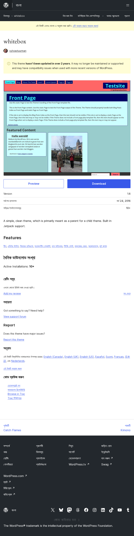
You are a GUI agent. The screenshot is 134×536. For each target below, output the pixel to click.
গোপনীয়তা (8, 464)
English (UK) (72, 356)
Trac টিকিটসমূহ (14, 398)
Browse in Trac (16, 393)
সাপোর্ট (72, 452)
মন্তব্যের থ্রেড (81, 246)
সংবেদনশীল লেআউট (42, 246)
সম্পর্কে (6, 446)
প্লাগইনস (40, 458)
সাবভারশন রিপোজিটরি (16, 389)
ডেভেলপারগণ (75, 458)
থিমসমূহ (6, 15)
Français (119, 356)
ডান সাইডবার (57, 246)
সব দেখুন (127, 293)
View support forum (14, 316)
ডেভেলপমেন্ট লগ (14, 385)
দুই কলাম (103, 246)
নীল (4, 246)
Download (99, 183)
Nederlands (18, 360)
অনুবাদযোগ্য (93, 246)
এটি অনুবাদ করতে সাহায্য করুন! (85, 25)
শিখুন (71, 446)
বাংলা (14, 510)
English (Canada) (53, 356)
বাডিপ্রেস (9, 494)
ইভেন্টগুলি (105, 452)
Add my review (12, 293)
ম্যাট (7, 482)
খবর (5, 452)
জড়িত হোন (106, 446)
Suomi (109, 356)
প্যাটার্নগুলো (41, 464)
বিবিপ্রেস (9, 488)
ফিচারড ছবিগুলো (26, 246)
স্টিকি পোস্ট (68, 246)
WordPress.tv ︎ (79, 464)
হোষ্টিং (6, 458)
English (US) (87, 356)
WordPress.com (15, 476)
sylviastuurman (17, 50)
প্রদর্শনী (39, 446)
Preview (33, 183)
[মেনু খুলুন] (128, 5)
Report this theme (13, 339)
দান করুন (107, 458)
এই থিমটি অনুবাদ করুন (12, 368)
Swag (106, 464)
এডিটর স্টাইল (13, 246)
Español (99, 356)
